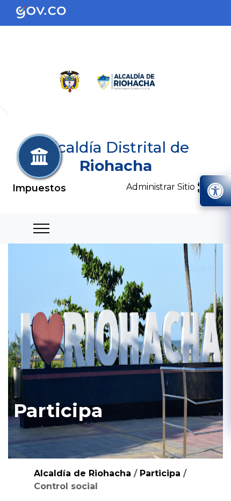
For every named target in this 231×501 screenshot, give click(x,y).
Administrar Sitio (161, 187)
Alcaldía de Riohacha (82, 473)
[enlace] (49, 12)
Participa (160, 473)
